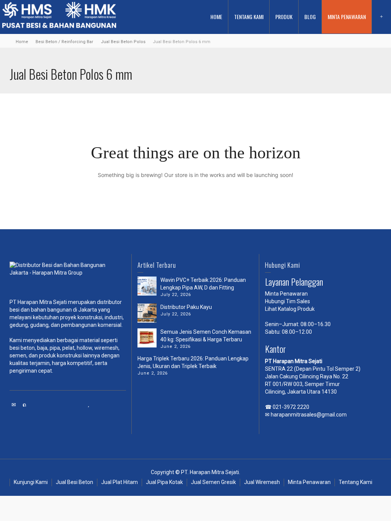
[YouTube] (89, 404)
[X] (24, 404)
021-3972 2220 (291, 407)
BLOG (310, 17)
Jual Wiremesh (262, 482)
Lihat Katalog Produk (290, 309)
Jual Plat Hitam (119, 482)
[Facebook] (35, 404)
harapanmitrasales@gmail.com (309, 415)
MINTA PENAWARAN (347, 17)
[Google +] (46, 404)
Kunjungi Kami (31, 482)
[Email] (14, 404)
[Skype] (67, 404)
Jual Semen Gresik (213, 482)
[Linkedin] (56, 404)
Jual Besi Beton (74, 482)
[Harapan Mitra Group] (68, 277)
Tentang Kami (355, 482)
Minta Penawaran (286, 294)
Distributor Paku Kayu (186, 307)
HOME (216, 17)
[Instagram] (78, 404)
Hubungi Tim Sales (287, 301)
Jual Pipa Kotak (164, 482)
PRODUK (283, 17)
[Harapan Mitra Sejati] (59, 16)
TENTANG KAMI (248, 17)
